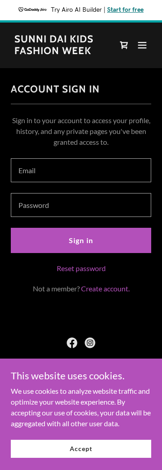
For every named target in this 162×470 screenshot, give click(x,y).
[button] (142, 45)
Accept (81, 448)
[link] (59, 51)
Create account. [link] (105, 288)
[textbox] (81, 170)
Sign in (81, 240)
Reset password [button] (81, 268)
